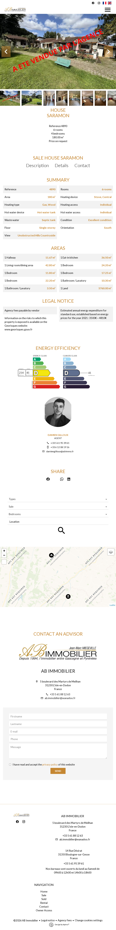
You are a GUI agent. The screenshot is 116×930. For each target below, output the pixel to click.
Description (37, 165)
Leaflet (112, 605)
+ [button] (4, 551)
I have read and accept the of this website (44, 764)
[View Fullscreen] (4, 562)
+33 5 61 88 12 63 (60, 694)
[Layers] (111, 552)
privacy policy (50, 764)
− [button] (4, 555)
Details (61, 165)
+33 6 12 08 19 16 (60, 447)
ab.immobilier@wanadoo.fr (60, 698)
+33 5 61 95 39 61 (60, 442)
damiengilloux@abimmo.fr (60, 451)
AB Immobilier (58, 671)
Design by (62, 924)
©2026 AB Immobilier (25, 920)
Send (58, 770)
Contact (82, 165)
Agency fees (65, 920)
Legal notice (48, 920)
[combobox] (58, 499)
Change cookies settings (89, 920)
